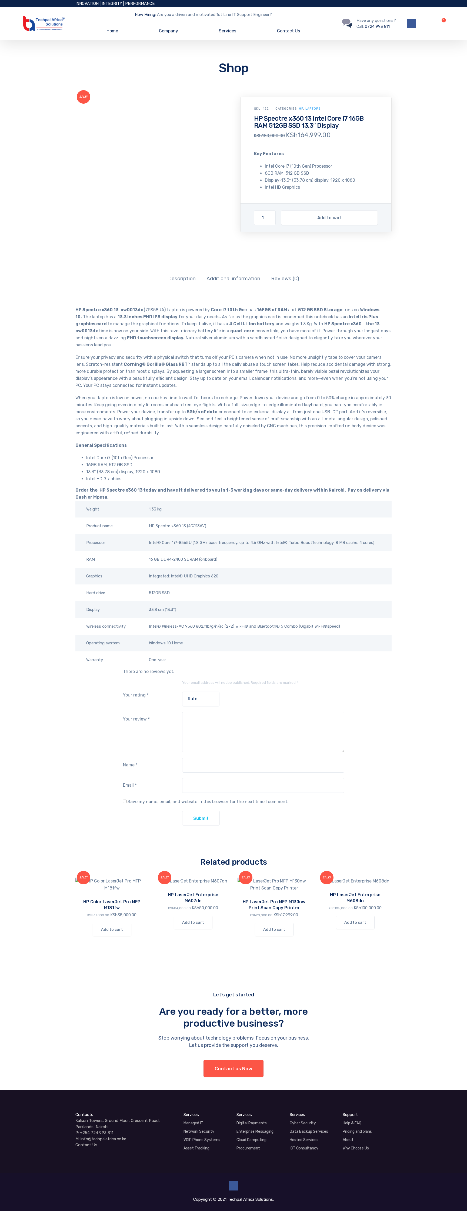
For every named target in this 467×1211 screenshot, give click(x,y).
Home (112, 30)
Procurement (248, 1148)
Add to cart (329, 217)
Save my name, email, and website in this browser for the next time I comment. (208, 801)
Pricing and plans (357, 1131)
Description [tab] (182, 278)
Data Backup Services (309, 1131)
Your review (136, 719)
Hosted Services (304, 1140)
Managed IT (193, 1123)
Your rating (136, 695)
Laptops (313, 108)
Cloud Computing (251, 1140)
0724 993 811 (377, 26)
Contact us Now (233, 1069)
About (348, 1140)
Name (130, 764)
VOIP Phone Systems (202, 1140)
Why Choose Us (356, 1148)
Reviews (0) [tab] (285, 278)
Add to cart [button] (112, 929)
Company (168, 30)
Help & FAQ (352, 1123)
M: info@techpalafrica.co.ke (100, 1138)
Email (130, 785)
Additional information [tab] (233, 278)
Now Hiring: (145, 14)
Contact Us (288, 30)
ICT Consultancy (304, 1148)
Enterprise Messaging (254, 1131)
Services (227, 30)
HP (301, 108)
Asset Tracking (196, 1148)
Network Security (199, 1131)
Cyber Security (303, 1123)
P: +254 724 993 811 (94, 1132)
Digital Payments (251, 1123)
